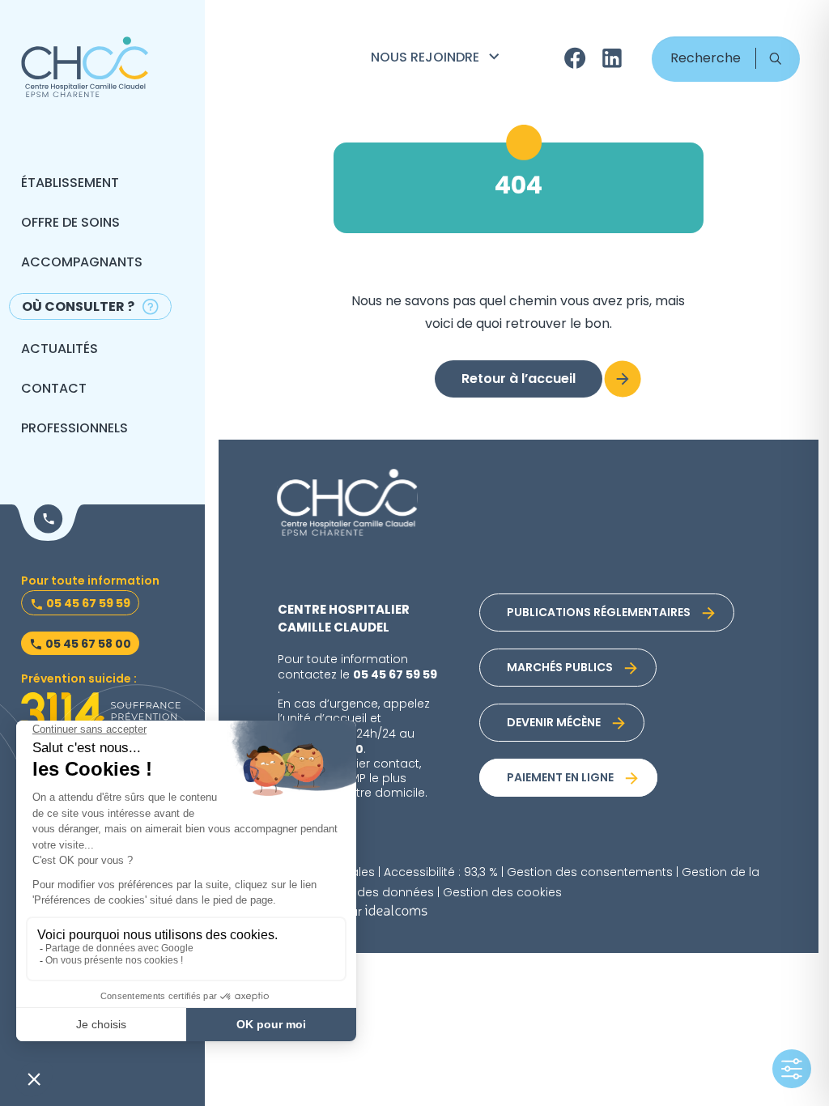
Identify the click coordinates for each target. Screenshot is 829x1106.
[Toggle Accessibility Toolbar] (792, 1069)
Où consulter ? (78, 307)
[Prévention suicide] (101, 712)
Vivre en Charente (437, 127)
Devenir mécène (554, 723)
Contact (54, 389)
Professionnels (74, 429)
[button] (775, 58)
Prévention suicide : (79, 679)
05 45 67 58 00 (88, 644)
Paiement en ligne (560, 778)
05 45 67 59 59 (88, 604)
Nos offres (411, 82)
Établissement (70, 183)
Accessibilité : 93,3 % (441, 873)
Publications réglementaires (599, 613)
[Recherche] (726, 59)
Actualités (59, 349)
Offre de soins (70, 223)
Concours (409, 105)
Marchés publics (560, 668)
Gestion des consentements (590, 873)
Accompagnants (81, 263)
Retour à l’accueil (518, 379)
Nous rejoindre (425, 58)
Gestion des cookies (502, 893)
